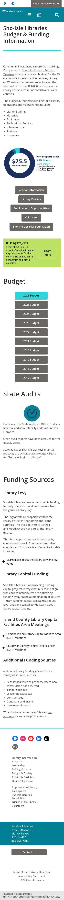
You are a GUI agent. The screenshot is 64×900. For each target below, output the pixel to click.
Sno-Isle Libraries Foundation (22, 796)
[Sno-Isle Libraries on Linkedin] (39, 738)
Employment (19, 791)
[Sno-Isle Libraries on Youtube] (31, 738)
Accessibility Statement (31, 876)
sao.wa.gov (41, 453)
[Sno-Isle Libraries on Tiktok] (46, 738)
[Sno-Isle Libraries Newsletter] (15, 747)
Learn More (48, 252)
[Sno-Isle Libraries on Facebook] (15, 738)
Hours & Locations (22, 781)
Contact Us (29, 852)
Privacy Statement (40, 872)
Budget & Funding (22, 773)
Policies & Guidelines (23, 777)
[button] (4, 3)
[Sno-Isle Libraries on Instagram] (23, 738)
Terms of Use (20, 872)
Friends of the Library (24, 801)
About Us (17, 761)
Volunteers (18, 805)
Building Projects (21, 769)
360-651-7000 (19, 841)
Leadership (18, 765)
